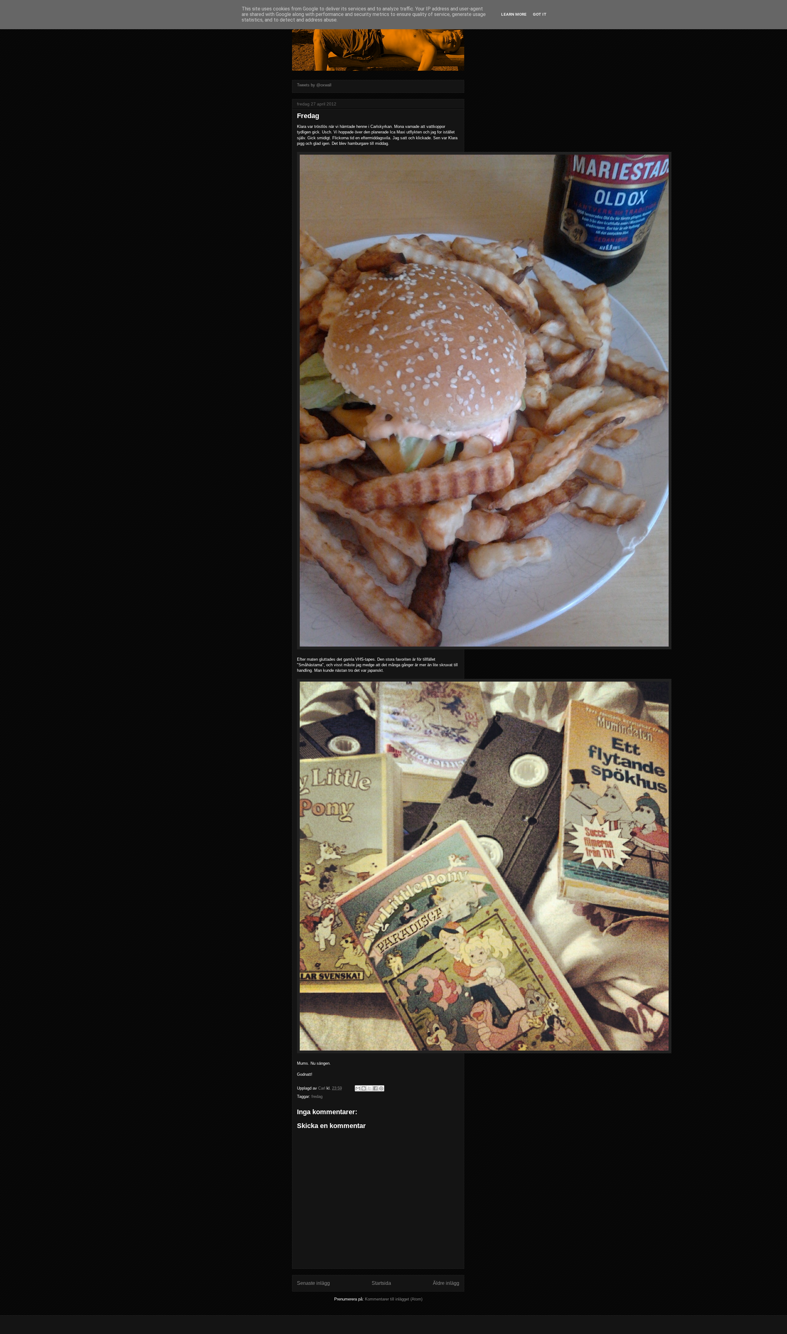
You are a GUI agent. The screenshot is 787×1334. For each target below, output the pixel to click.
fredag (316, 1096)
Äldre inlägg (446, 1283)
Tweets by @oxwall (314, 85)
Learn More (514, 14)
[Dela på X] (369, 1088)
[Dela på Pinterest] (381, 1088)
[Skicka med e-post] (358, 1088)
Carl (322, 1088)
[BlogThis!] (364, 1088)
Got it (540, 14)
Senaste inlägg (313, 1283)
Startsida (381, 1283)
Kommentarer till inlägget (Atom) (393, 1299)
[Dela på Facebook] (375, 1088)
